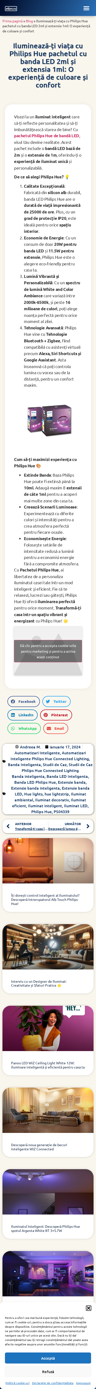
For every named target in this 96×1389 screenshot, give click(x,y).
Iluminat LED (76, 805)
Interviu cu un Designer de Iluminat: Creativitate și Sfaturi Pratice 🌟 (38, 983)
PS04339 (61, 811)
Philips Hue (41, 811)
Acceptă (48, 1358)
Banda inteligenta (28, 776)
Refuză (48, 1371)
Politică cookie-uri (17, 1383)
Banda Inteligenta (24, 764)
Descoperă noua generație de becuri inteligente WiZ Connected (39, 1146)
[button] (88, 1308)
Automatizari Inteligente (37, 752)
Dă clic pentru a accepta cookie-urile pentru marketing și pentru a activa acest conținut (48, 651)
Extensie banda (72, 782)
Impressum (83, 1383)
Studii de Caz (55, 764)
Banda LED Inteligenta (67, 776)
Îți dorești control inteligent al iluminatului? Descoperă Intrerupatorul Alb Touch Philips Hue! (45, 899)
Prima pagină (12, 21)
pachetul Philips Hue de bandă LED (46, 135)
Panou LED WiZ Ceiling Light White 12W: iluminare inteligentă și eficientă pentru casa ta (48, 1065)
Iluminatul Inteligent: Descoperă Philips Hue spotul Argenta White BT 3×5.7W (45, 1228)
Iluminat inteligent (45, 805)
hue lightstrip (57, 793)
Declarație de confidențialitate (53, 1383)
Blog (29, 21)
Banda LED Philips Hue (35, 782)
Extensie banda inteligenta (35, 788)
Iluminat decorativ (52, 799)
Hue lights (33, 793)
